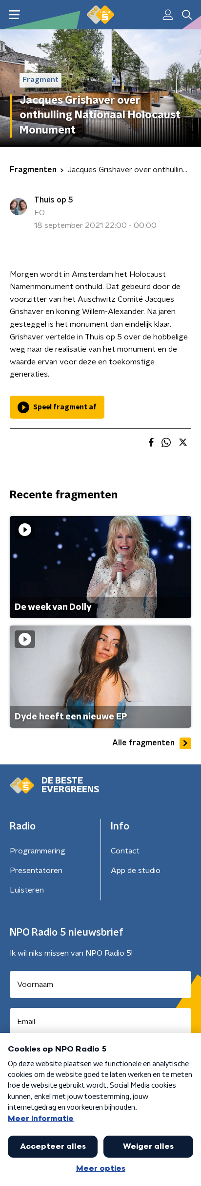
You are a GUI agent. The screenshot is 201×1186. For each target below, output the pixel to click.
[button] (14, 15)
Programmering (37, 851)
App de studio (136, 870)
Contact (125, 851)
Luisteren (27, 890)
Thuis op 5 (53, 200)
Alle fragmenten (143, 743)
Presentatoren (36, 870)
